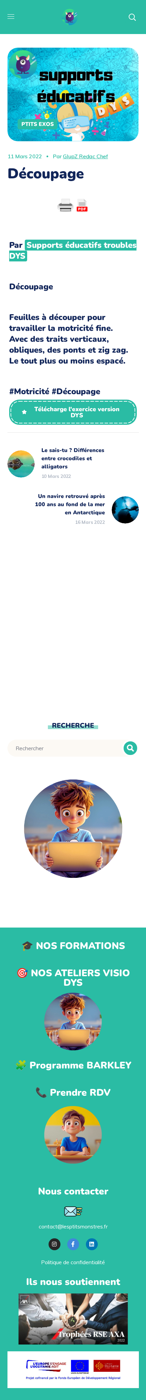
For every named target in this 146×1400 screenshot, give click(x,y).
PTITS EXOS (37, 124)
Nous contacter (73, 1191)
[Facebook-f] (73, 1244)
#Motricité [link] (29, 391)
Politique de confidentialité (73, 1262)
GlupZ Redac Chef (85, 156)
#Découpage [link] (76, 391)
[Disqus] (73, 623)
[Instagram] (54, 1244)
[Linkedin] (92, 1244)
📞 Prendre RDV (73, 1092)
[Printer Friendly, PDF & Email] (73, 206)
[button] (72, 412)
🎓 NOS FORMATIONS (73, 945)
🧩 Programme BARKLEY (73, 1065)
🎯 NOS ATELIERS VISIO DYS (73, 978)
